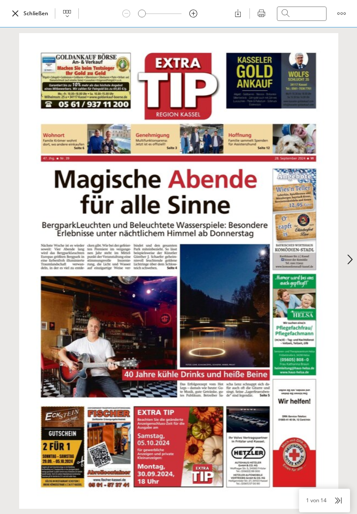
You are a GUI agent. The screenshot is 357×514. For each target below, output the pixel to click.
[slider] (142, 13)
